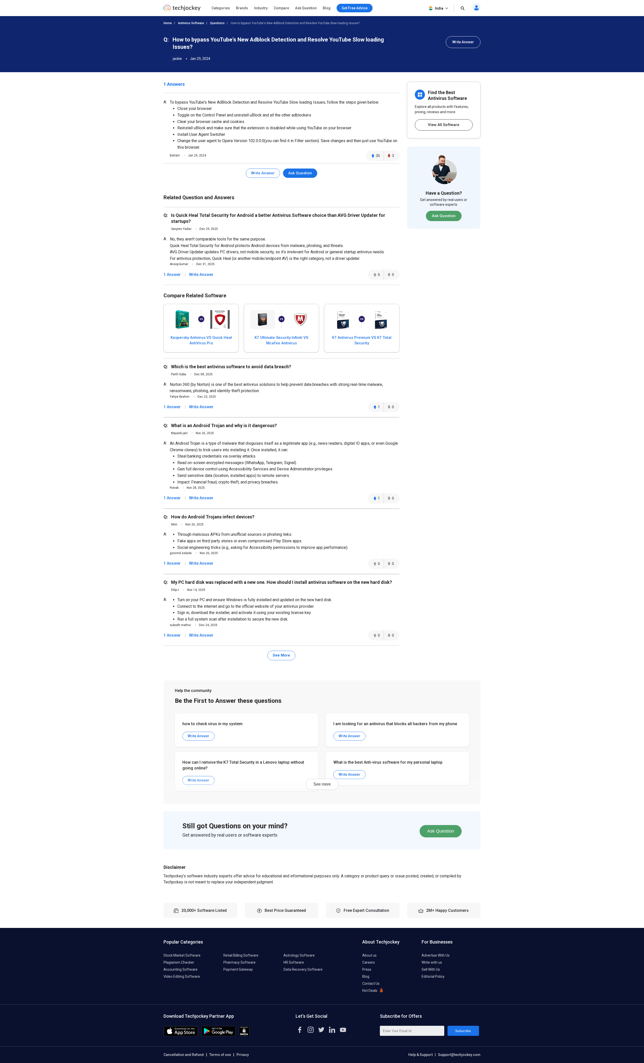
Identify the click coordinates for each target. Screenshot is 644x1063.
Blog (327, 8)
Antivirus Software (191, 23)
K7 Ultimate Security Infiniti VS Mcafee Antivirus (281, 340)
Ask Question (306, 8)
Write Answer (463, 42)
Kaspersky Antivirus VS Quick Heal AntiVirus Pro (201, 340)
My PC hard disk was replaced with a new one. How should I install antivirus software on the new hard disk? (281, 582)
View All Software (443, 124)
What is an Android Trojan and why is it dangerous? (224, 425)
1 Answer (172, 274)
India (439, 8)
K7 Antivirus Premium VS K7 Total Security (361, 340)
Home (168, 23)
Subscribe (463, 1031)
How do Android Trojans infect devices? (212, 516)
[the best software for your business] (182, 10)
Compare (281, 8)
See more (322, 784)
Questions (217, 23)
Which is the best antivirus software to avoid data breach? (231, 366)
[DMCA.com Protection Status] (244, 1035)
